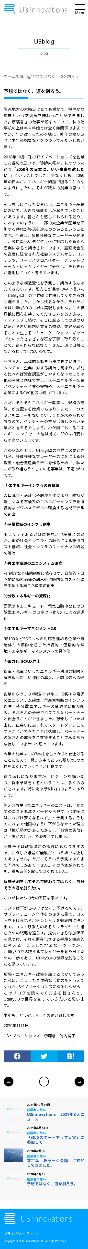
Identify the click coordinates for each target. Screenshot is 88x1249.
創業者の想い (36, 1110)
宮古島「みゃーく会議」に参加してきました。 (55, 1163)
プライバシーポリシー (21, 1233)
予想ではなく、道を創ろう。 (57, 76)
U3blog (23, 76)
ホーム (9, 76)
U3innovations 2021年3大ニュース (55, 1117)
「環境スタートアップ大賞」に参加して (55, 1140)
